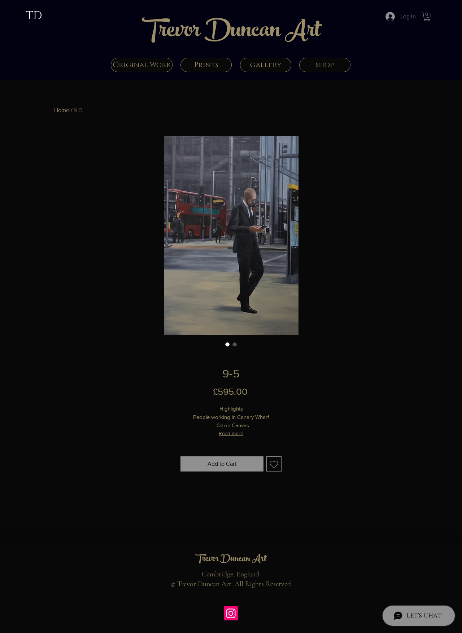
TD (34, 16)
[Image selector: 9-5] (227, 344)
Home (61, 110)
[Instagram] (231, 613)
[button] (427, 16)
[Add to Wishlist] (274, 464)
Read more (231, 433)
